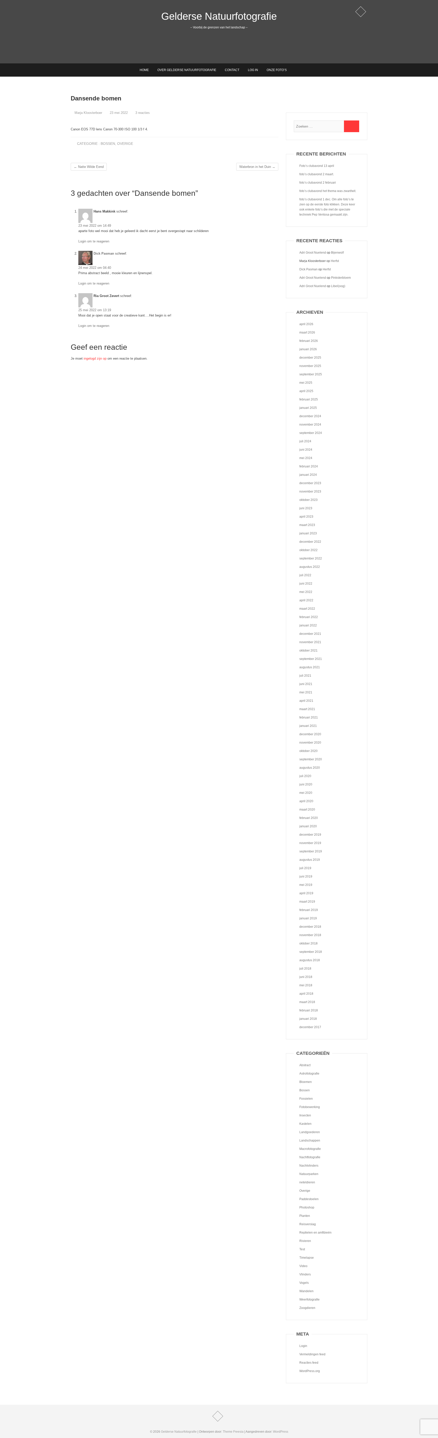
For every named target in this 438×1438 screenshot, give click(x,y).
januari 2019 (308, 918)
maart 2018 (307, 1002)
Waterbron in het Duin (257, 167)
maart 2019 (307, 901)
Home (144, 70)
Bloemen (305, 1082)
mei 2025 (305, 382)
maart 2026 (307, 332)
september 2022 (310, 558)
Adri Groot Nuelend (312, 252)
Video (303, 1266)
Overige (125, 144)
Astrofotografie (309, 1073)
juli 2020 (305, 776)
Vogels (304, 1283)
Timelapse (306, 1257)
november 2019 (310, 843)
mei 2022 (305, 592)
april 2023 (306, 516)
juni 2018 (305, 977)
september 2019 (310, 851)
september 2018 (310, 952)
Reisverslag (307, 1224)
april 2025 (306, 391)
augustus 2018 (309, 960)
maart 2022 (307, 608)
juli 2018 (305, 968)
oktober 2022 (308, 550)
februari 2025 (308, 399)
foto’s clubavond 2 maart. (316, 174)
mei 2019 (305, 885)
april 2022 (306, 600)
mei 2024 (305, 458)
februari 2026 (308, 341)
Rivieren (305, 1241)
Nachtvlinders (308, 1165)
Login (303, 1346)
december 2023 (310, 483)
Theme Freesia (233, 1431)
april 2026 (306, 324)
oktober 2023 (308, 500)
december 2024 (310, 416)
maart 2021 (307, 709)
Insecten (305, 1115)
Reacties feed (308, 1362)
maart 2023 (307, 525)
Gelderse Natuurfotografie (219, 16)
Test (302, 1249)
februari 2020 (308, 818)
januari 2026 (308, 349)
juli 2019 (305, 868)
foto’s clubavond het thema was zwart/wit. (327, 191)
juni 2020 (305, 784)
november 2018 (310, 935)
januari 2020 (308, 826)
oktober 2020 (308, 751)
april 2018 (306, 993)
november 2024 (310, 424)
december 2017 (310, 1027)
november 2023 (310, 491)
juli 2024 (305, 441)
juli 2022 (305, 575)
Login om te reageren (93, 241)
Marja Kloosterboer (88, 113)
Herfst (335, 261)
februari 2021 (308, 717)
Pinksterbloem (341, 277)
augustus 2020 (309, 767)
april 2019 (306, 893)
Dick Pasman (104, 253)
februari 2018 (308, 1010)
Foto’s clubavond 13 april (316, 166)
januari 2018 (308, 1019)
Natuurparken (308, 1174)
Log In (253, 70)
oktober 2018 (308, 943)
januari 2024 (308, 475)
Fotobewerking (309, 1107)
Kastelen (305, 1124)
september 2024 (310, 433)
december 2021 (310, 634)
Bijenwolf (337, 252)
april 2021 (306, 701)
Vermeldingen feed (312, 1354)
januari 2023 (308, 533)
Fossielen (306, 1098)
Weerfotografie (309, 1299)
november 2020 (310, 742)
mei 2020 (305, 793)
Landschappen (309, 1140)
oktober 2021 (308, 650)
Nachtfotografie (309, 1157)
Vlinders (305, 1274)
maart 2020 (307, 809)
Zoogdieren (307, 1308)
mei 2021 (305, 692)
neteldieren (307, 1182)
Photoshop (306, 1207)
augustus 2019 (309, 860)
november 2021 (310, 642)
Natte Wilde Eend (89, 167)
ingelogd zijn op (95, 358)
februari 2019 (308, 910)
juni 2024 (305, 449)
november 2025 (310, 366)
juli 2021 (305, 675)
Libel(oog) (338, 286)
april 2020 (306, 801)
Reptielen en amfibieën (315, 1232)
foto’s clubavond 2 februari (317, 182)
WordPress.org (309, 1371)
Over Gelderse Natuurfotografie (186, 70)
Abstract (305, 1065)
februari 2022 (308, 617)
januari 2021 (308, 726)
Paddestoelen (309, 1199)
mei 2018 (305, 985)
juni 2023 (305, 508)
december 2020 (310, 734)
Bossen (108, 144)
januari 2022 (308, 625)
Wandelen (306, 1291)
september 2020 (310, 759)
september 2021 (310, 659)
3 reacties (142, 113)
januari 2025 (308, 408)
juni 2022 (305, 583)
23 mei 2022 (118, 113)
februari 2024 (308, 466)
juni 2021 (305, 684)
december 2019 (310, 834)
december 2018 (310, 926)
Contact (232, 70)
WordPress (280, 1431)
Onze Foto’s (277, 70)
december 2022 (310, 541)
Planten (304, 1216)
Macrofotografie (310, 1149)
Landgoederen (309, 1132)
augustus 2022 (309, 567)
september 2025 (310, 374)
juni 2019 (305, 876)
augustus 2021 (309, 667)
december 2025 (310, 357)
